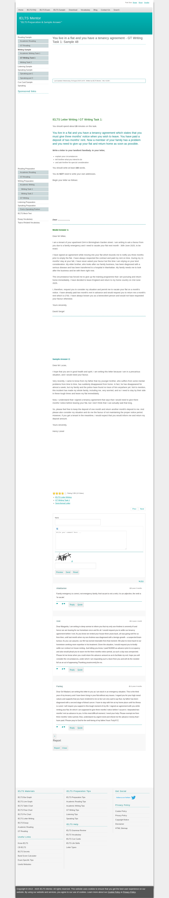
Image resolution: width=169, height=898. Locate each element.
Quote (80, 605)
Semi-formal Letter (62, 503)
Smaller (146, 2)
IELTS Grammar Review (76, 830)
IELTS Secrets (24, 852)
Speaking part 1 (26, 74)
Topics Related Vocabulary (29, 223)
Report (57, 748)
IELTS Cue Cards (73, 839)
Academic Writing (27, 185)
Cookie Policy (121, 811)
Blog (95, 10)
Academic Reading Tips (76, 802)
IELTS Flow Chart (25, 810)
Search (116, 10)
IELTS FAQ (31, 10)
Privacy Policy (121, 815)
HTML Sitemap (121, 828)
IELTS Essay (23, 823)
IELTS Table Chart (25, 806)
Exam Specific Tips (25, 860)
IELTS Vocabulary (73, 835)
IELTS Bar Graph (25, 797)
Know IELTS (23, 843)
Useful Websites (24, 864)
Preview (59, 572)
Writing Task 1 (27, 189)
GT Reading (25, 46)
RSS (142, 581)
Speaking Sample (25, 70)
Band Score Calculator (27, 856)
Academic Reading (28, 41)
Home (20, 10)
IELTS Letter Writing (63, 497)
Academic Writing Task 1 (30, 53)
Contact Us (105, 10)
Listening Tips (72, 814)
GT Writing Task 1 (27, 58)
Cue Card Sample (25, 82)
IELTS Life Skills (73, 843)
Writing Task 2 (26, 62)
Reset (141, 2)
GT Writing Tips (72, 810)
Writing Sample (24, 50)
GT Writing (24, 198)
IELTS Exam (45, 10)
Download (73, 10)
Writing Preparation (26, 181)
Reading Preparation (26, 169)
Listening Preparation (26, 202)
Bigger (135, 2)
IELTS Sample (59, 10)
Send (68, 572)
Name (57, 518)
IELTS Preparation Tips (75, 797)
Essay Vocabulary (25, 219)
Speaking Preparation (27, 206)
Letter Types (71, 847)
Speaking (22, 86)
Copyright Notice (122, 820)
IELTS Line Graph (25, 802)
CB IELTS (22, 847)
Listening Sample (25, 66)
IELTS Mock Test (25, 213)
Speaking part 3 (26, 78)
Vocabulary (85, 10)
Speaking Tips (72, 819)
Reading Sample (25, 37)
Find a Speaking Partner (30, 209)
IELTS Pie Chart (24, 814)
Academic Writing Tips (75, 806)
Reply (72, 605)
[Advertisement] (33, 130)
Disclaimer (119, 824)
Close (64, 748)
